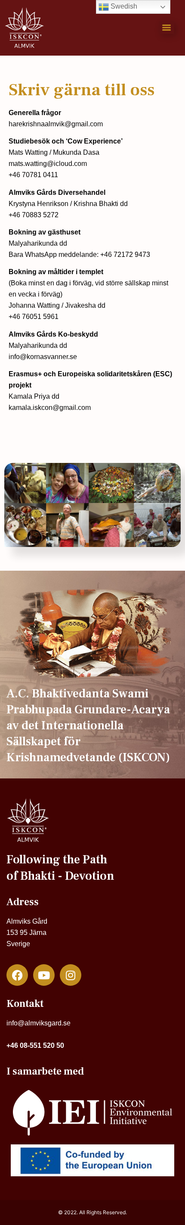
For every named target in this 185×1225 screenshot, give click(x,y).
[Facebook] (17, 975)
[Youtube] (44, 975)
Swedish (123, 6)
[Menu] (166, 27)
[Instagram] (70, 975)
